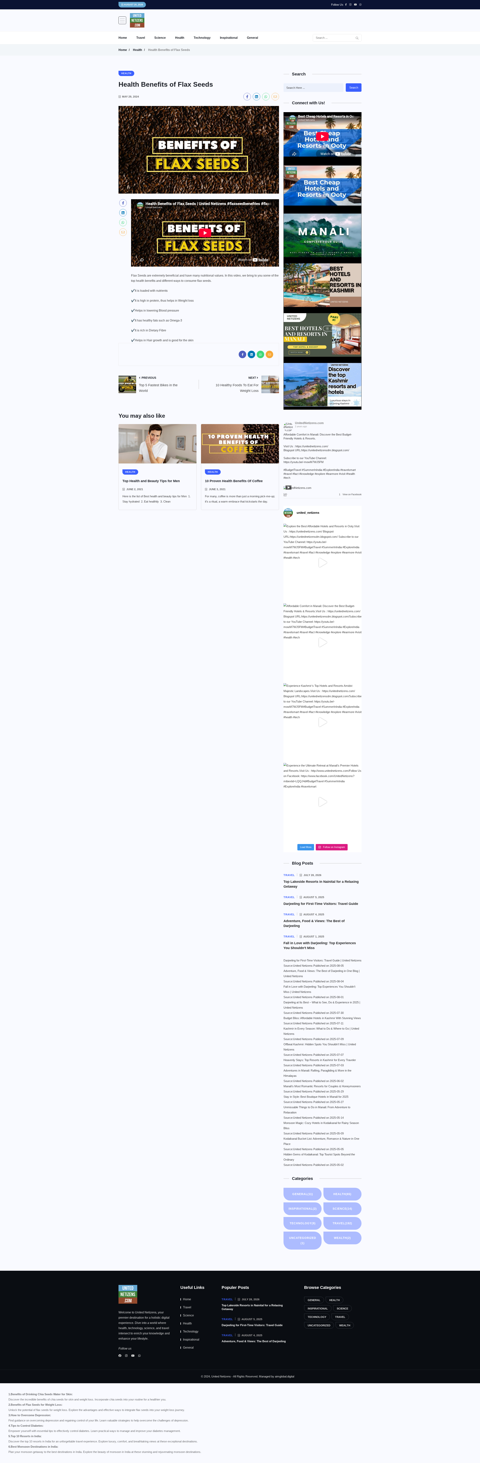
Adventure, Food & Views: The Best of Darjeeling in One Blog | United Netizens (322, 973)
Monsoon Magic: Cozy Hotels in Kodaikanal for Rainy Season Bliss (321, 1125)
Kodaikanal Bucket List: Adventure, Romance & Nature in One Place (321, 1141)
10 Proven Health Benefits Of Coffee (234, 481)
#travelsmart (348, 469)
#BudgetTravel (292, 469)
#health (350, 473)
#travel (288, 473)
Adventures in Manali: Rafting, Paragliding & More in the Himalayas (317, 1073)
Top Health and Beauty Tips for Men (151, 481)
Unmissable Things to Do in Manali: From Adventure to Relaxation (317, 1110)
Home (122, 37)
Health (179, 37)
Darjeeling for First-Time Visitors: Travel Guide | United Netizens (323, 960)
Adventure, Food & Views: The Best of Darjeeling (254, 1341)
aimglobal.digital (284, 1376)
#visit (342, 473)
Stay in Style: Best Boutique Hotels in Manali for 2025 (316, 1096)
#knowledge (306, 473)
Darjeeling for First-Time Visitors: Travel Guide (321, 904)
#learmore (332, 473)
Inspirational (229, 37)
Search (353, 87)
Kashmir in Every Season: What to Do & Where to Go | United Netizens (321, 1031)
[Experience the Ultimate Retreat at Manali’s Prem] (323, 802)
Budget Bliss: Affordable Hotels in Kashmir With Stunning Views (322, 1018)
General (252, 37)
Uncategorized (302, 1240)
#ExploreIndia (331, 469)
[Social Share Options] (286, 494)
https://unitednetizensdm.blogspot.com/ (325, 450)
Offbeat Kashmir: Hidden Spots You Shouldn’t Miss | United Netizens (320, 1047)
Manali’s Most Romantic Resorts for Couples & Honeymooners (322, 1086)
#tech (287, 477)
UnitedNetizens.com (309, 423)
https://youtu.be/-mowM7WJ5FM (304, 462)
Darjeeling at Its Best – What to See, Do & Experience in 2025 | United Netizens (322, 1005)
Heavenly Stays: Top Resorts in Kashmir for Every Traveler (320, 1060)
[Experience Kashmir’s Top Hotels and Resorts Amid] (323, 722)
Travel (140, 37)
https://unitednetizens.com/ (311, 446)
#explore (320, 473)
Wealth (342, 1237)
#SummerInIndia (312, 469)
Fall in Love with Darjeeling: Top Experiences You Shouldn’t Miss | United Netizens (319, 989)
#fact (295, 473)
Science (160, 37)
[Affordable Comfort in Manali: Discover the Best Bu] (323, 642)
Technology (202, 37)
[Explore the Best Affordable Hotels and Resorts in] (323, 563)
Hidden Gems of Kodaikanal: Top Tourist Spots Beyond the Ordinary (319, 1157)
